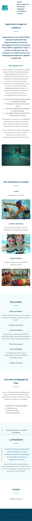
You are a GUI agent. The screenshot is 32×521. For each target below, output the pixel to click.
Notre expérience (23, 4)
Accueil (19, 2)
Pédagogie (20, 9)
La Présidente (21, 11)
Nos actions (21, 7)
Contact (20, 14)
